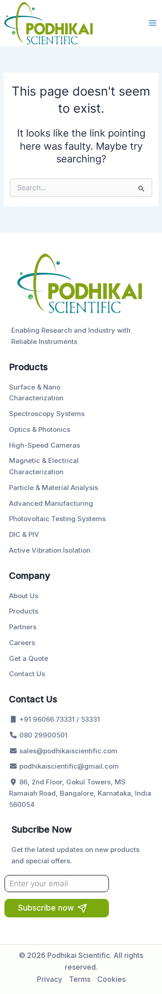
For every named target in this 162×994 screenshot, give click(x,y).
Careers (22, 642)
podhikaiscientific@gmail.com (68, 766)
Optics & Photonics (39, 429)
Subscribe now (46, 907)
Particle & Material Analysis (53, 487)
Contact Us (27, 673)
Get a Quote (28, 658)
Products (23, 611)
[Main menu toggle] (152, 23)
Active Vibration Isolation (49, 550)
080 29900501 (43, 735)
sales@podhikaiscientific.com (67, 751)
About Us (23, 595)
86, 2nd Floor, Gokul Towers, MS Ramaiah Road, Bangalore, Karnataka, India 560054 (80, 793)
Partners (22, 627)
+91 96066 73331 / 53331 (59, 719)
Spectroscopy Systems (47, 413)
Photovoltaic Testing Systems (57, 518)
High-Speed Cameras (44, 445)
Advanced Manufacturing (51, 503)
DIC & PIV (24, 534)
